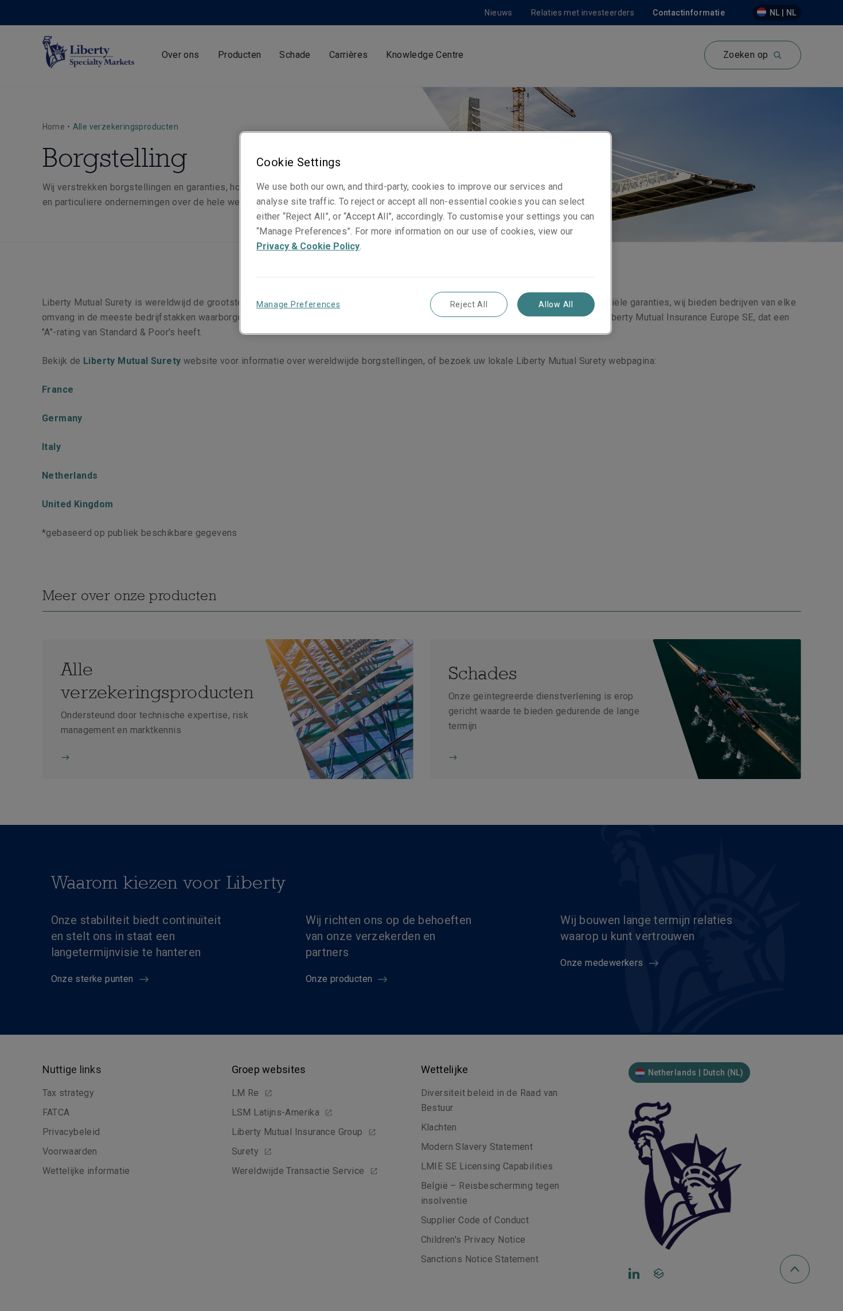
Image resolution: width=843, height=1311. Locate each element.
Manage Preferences (298, 304)
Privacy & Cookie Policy (308, 246)
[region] (425, 233)
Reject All (469, 304)
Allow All (555, 304)
